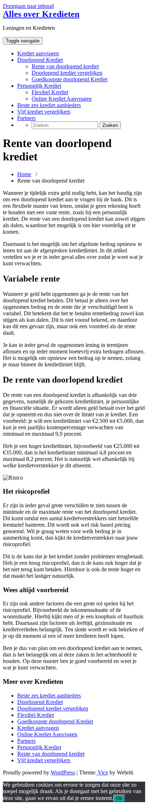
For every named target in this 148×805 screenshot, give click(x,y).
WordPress (63, 772)
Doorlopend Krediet (40, 60)
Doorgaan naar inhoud (28, 6)
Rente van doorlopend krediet (65, 66)
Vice (102, 772)
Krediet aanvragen (38, 53)
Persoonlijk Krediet (39, 86)
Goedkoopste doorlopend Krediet (69, 79)
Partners (26, 118)
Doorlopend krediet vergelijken (67, 73)
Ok (119, 798)
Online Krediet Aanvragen (62, 99)
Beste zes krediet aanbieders (49, 105)
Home (24, 174)
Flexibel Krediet (50, 92)
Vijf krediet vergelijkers (43, 112)
